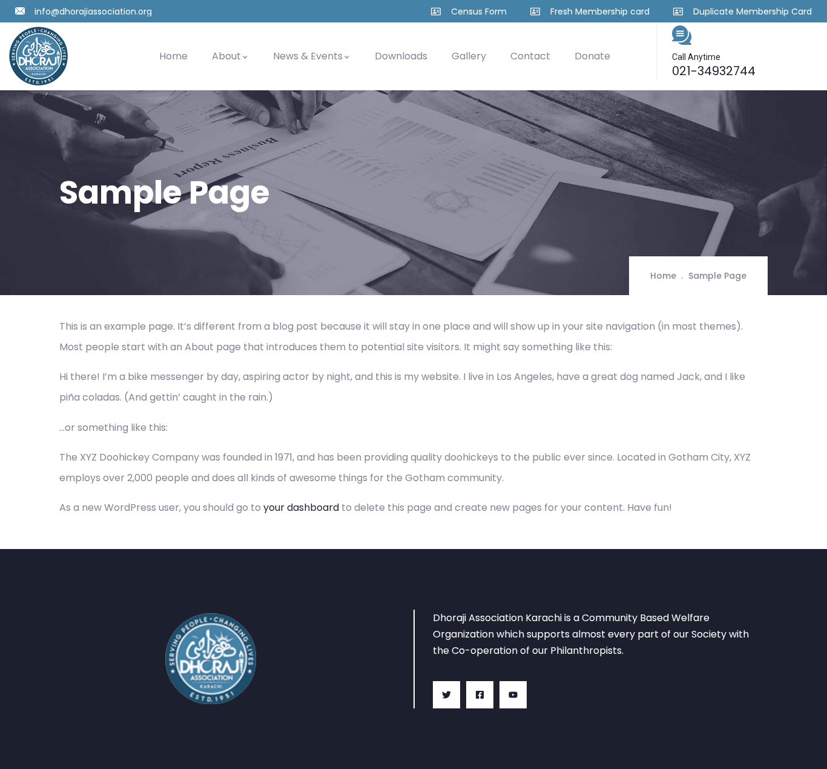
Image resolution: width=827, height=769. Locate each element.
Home (173, 56)
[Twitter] (446, 694)
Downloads (401, 56)
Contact (530, 56)
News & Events (308, 56)
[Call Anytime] (681, 35)
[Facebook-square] (479, 694)
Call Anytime (696, 57)
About (226, 56)
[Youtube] (513, 694)
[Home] (38, 56)
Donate (592, 56)
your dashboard (301, 507)
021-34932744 (714, 70)
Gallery (469, 56)
